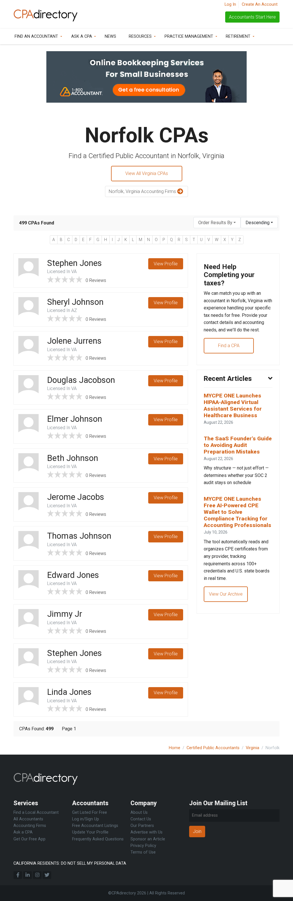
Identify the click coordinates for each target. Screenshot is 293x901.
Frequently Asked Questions (98, 839)
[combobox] (217, 222)
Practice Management (189, 36)
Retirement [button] (238, 36)
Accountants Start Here (252, 17)
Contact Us (140, 819)
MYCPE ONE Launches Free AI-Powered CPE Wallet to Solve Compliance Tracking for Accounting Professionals (237, 512)
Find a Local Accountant (36, 812)
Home (174, 747)
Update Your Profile (90, 832)
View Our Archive (226, 594)
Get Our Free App (29, 839)
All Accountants (28, 819)
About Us (139, 812)
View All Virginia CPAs (146, 173)
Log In (230, 4)
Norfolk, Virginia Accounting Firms (143, 191)
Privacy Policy (143, 845)
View (166, 263)
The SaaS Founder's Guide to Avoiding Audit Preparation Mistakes (238, 445)
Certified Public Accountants (213, 747)
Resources (140, 36)
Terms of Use (143, 852)
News (110, 36)
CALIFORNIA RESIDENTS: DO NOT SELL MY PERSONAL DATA (69, 863)
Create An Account (260, 4)
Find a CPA (228, 345)
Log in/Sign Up (85, 819)
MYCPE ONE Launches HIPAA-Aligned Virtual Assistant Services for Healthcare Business (233, 405)
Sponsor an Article (147, 839)
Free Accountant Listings (95, 825)
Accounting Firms (29, 825)
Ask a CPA (81, 36)
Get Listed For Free (89, 812)
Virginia (252, 747)
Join (197, 831)
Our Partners (142, 825)
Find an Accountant (36, 36)
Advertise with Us (146, 832)
